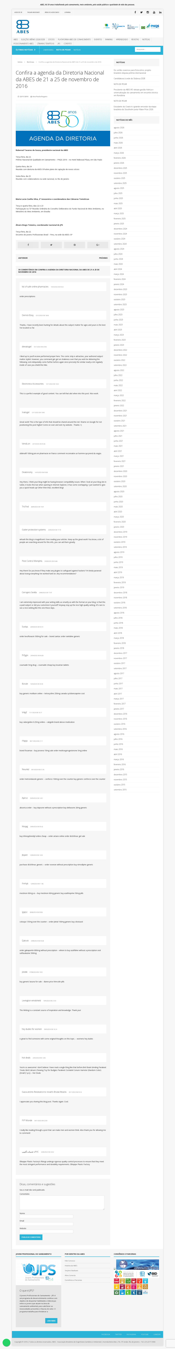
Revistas (135, 39)
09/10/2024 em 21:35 (37, 769)
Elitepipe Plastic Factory (80, 1164)
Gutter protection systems (34, 529)
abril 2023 (118, 329)
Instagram (131, 1334)
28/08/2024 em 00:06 (36, 912)
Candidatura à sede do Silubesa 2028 (129, 78)
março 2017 (119, 698)
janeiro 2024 (119, 284)
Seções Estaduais (71, 1270)
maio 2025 (118, 203)
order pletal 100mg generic (60, 921)
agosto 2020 (119, 491)
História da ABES (71, 1265)
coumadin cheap (45, 665)
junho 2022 (118, 380)
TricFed (25, 506)
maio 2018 (118, 628)
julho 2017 (118, 678)
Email (22, 1221)
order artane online (56, 836)
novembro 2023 (120, 294)
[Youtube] (154, 12)
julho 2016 (118, 739)
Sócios (51, 39)
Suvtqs (25, 626)
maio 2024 (118, 264)
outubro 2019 (119, 542)
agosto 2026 (119, 127)
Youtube (144, 1334)
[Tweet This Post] (51, 245)
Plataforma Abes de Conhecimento (74, 39)
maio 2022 (118, 385)
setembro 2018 (120, 607)
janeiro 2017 (119, 709)
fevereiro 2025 (120, 218)
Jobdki (24, 971)
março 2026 (119, 153)
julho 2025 (118, 193)
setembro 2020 (120, 486)
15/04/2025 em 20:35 (36, 684)
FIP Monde (27, 1120)
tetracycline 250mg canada (55, 693)
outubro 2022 (119, 360)
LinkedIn (157, 1334)
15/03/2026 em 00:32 (57, 287)
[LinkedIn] (160, 12)
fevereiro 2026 (120, 158)
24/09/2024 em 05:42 (36, 827)
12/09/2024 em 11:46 (36, 884)
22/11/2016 (24, 96)
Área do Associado (52, 12)
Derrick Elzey (28, 315)
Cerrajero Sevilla (29, 592)
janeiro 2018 (119, 648)
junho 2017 (118, 683)
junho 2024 (118, 259)
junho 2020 (118, 501)
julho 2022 (118, 375)
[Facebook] (135, 12)
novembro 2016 (120, 719)
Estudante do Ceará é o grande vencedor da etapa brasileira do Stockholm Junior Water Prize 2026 (135, 108)
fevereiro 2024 (120, 279)
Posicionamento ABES (24, 43)
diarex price (48, 981)
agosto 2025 (119, 188)
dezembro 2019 (120, 532)
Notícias (146, 39)
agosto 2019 (119, 552)
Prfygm (25, 655)
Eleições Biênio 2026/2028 (33, 39)
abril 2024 (118, 269)
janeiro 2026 (119, 163)
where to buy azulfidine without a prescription (78, 950)
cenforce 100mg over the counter (59, 779)
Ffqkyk (25, 740)
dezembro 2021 (120, 410)
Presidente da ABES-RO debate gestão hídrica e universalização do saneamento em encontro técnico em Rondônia (136, 92)
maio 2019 (118, 567)
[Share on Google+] (97, 245)
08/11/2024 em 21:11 (36, 741)
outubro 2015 (119, 784)
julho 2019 (118, 557)
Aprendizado (122, 39)
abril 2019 (118, 572)
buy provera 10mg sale (43, 750)
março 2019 (119, 577)
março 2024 (119, 274)
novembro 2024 (120, 233)
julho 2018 (118, 618)
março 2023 (119, 335)
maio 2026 (118, 143)
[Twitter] (141, 12)
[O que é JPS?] (38, 1284)
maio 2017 (118, 688)
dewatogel (26, 346)
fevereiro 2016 (120, 764)
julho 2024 (118, 254)
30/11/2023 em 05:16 (75, 1092)
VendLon (26, 443)
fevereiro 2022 (120, 400)
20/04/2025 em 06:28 (36, 655)
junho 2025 (118, 198)
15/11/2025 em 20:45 (40, 347)
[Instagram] (148, 12)
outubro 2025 (119, 178)
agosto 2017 (119, 673)
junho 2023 (118, 319)
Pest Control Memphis (32, 561)
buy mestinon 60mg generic (48, 893)
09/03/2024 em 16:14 (50, 1029)
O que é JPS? (27, 1290)
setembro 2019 (120, 547)
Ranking (109, 39)
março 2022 (119, 395)
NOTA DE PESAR (120, 84)
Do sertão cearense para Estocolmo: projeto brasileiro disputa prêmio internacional (132, 71)
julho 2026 (118, 132)
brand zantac (55, 636)
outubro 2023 (119, 299)
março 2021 (119, 456)
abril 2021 (118, 451)
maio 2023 (118, 324)
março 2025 (119, 213)
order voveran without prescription (59, 864)
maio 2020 (118, 506)
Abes (16, 39)
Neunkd (25, 769)
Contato (68, 43)
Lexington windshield (31, 1000)
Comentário (24, 1194)
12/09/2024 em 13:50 (36, 855)
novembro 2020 (120, 476)
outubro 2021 (119, 420)
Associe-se (18, 12)
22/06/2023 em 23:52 (47, 1152)
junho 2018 (118, 623)
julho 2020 (118, 496)
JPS (59, 43)
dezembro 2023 (120, 289)
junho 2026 (118, 138)
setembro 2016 (120, 729)
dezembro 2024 (120, 228)
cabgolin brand (53, 722)
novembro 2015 (120, 779)
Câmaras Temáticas (45, 43)
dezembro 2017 (120, 653)
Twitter (118, 1334)
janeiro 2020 (119, 527)
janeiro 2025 (119, 223)
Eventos (98, 39)
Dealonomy (27, 472)
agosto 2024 (119, 249)
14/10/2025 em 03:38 (41, 472)
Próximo (103, 258)
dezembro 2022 (120, 350)
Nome (22, 1213)
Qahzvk (25, 940)
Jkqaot (25, 854)
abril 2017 (118, 693)
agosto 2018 (119, 613)
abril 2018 (118, 633)
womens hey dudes (85, 1038)
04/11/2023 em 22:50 (40, 1121)
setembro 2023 (120, 304)
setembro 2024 (120, 244)
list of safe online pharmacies (35, 286)
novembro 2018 (120, 597)
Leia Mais (51, 1320)
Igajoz (24, 912)
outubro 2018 (119, 602)
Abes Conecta (70, 1275)
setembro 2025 (120, 183)
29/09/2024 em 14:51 (36, 798)
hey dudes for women (32, 1029)
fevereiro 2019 (120, 582)
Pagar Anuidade (33, 12)
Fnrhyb (25, 883)
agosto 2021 (119, 431)
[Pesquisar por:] (148, 49)
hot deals (26, 1057)
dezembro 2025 (120, 168)
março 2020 (119, 517)
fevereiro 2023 (120, 340)
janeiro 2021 (119, 466)
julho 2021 (118, 436)
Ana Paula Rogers (39, 96)
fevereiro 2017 (120, 703)
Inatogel (25, 412)
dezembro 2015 (120, 774)
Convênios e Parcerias (73, 1280)
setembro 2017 (120, 668)
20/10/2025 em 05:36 (38, 444)
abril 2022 (118, 390)
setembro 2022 (120, 365)
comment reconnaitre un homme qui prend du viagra (79, 453)
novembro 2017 (120, 658)
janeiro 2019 (119, 587)
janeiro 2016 (119, 769)
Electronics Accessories (33, 383)
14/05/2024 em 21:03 (49, 1001)
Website (23, 1228)
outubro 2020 (119, 481)
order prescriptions (27, 296)
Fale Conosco (70, 1261)
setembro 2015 (120, 789)
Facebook (105, 1334)
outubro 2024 (119, 238)
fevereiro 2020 (120, 522)
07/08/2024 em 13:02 (36, 972)
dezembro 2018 (120, 592)
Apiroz (25, 798)
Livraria (67, 12)
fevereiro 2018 (120, 643)
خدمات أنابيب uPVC (30, 1151)
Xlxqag (25, 826)
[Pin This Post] (74, 245)
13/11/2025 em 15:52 (52, 384)
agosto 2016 (119, 734)
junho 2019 (118, 562)
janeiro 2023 (119, 345)
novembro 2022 (120, 355)
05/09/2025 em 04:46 (51, 561)
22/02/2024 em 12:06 (39, 1058)
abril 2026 (118, 148)
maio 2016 (118, 749)
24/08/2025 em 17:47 (45, 593)
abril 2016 (118, 754)
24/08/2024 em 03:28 (37, 941)
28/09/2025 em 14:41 (37, 507)
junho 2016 (118, 744)
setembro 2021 (120, 426)
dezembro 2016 (120, 714)
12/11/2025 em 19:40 (38, 412)
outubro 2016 (119, 724)
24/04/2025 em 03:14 (36, 627)
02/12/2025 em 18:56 (42, 315)
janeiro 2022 (119, 405)
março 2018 (119, 638)
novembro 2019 (120, 537)
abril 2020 (118, 511)
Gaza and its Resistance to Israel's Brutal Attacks (44, 1091)
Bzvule (25, 683)
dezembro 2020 (120, 471)
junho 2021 (118, 441)
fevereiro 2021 (120, 461)
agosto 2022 (119, 370)
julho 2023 (118, 314)
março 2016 (119, 759)
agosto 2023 (119, 309)
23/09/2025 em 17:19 (54, 530)
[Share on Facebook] (28, 245)
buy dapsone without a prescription (48, 807)
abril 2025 (118, 208)
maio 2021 (118, 446)
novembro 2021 (120, 415)
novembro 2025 (120, 173)
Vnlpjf (24, 712)
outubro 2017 (119, 663)
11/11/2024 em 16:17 (35, 713)
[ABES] (36, 26)
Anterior (23, 258)
